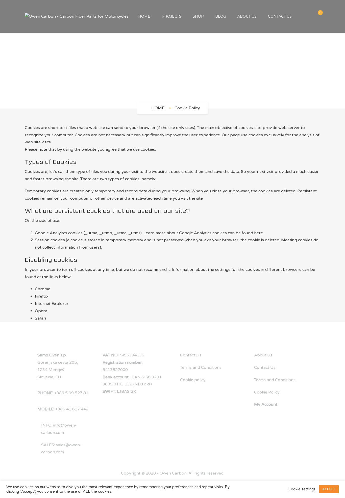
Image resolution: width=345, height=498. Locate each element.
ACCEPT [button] (329, 489)
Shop (198, 16)
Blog (220, 16)
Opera (41, 310)
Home (144, 16)
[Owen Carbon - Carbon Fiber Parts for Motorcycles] (77, 16)
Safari (40, 318)
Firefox (41, 296)
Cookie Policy (267, 392)
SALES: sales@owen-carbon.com (61, 448)
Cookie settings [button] (301, 489)
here (258, 232)
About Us (247, 16)
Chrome (42, 289)
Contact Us (280, 16)
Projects (171, 16)
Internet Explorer (51, 303)
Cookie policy (193, 379)
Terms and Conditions (200, 367)
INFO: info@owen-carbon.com (59, 429)
